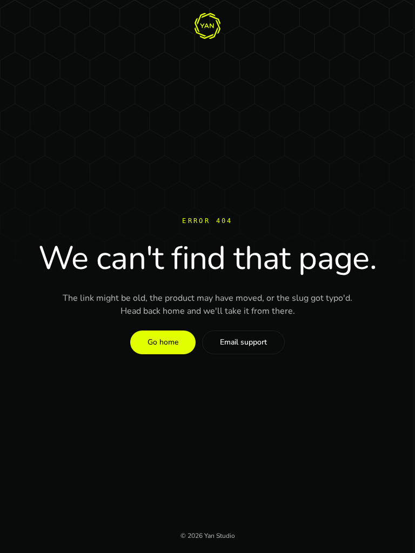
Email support (243, 342)
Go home (163, 342)
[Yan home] (207, 26)
